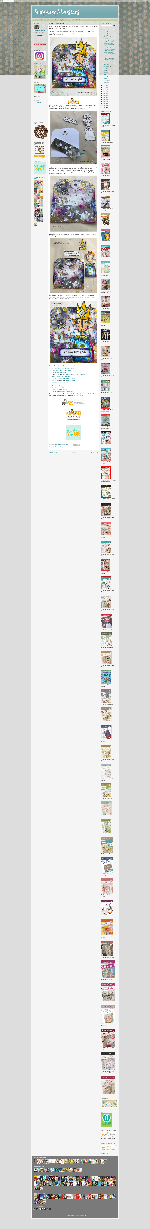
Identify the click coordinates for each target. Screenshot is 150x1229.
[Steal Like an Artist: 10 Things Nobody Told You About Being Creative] (39, 216)
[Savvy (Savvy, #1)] (63, 1172)
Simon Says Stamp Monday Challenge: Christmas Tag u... (109, 44)
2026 (104, 31)
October (106, 64)
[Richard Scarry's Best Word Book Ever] (75, 1163)
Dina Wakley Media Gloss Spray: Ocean (62, 387)
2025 (104, 33)
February (106, 80)
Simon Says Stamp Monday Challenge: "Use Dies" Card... (109, 49)
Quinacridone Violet (80, 374)
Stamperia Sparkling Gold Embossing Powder (64, 378)
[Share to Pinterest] (79, 445)
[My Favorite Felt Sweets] (36, 212)
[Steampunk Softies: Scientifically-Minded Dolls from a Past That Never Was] (42, 216)
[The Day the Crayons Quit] (51, 1162)
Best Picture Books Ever (41, 1157)
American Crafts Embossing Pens (61, 376)
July (105, 70)
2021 (104, 89)
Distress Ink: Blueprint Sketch (59, 386)
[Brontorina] (42, 1162)
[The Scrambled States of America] (81, 1162)
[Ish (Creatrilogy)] (54, 1162)
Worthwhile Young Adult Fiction (43, 1175)
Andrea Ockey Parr (40, 30)
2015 (104, 101)
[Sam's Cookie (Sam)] (78, 1162)
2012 (104, 107)
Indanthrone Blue (70, 374)
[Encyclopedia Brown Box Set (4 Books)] (39, 1171)
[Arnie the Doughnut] (36, 1161)
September (107, 66)
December (107, 37)
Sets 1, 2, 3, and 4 (71, 380)
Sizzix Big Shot (56, 384)
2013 (104, 105)
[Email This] (74, 445)
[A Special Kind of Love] (90, 1162)
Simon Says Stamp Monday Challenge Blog (84, 393)
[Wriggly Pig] (106, 1162)
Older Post (94, 452)
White (63, 391)
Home (35, 20)
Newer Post (53, 452)
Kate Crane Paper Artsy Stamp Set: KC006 (63, 368)
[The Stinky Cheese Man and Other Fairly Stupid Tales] (96, 1163)
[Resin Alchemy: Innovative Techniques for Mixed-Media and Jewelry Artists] (36, 217)
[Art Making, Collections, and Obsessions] (36, 188)
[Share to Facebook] (78, 445)
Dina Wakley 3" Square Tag (59, 372)
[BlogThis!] (75, 445)
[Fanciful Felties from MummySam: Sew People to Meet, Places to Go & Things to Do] (39, 203)
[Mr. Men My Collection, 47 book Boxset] (54, 1170)
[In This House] (39, 206)
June (105, 72)
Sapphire (68, 391)
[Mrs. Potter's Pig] (57, 1162)
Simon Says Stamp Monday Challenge (65, 31)
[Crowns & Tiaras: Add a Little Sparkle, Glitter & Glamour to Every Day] (42, 192)
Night (72, 391)
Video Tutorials (76, 20)
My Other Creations (65, 20)
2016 (104, 99)
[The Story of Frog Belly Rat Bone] (99, 1162)
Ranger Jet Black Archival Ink (59, 389)
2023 (104, 85)
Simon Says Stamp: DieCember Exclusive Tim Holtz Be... (110, 54)
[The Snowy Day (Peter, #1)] (87, 1161)
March (106, 78)
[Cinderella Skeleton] (45, 1163)
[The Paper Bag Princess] (66, 1162)
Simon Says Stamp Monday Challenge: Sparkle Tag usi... (109, 58)
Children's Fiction (39, 1166)
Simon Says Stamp (79, 366)
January (106, 82)
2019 (104, 93)
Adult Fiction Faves (39, 1193)
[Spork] (93, 1163)
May (105, 74)
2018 (104, 95)
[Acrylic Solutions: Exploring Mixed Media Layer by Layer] (36, 184)
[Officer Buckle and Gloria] (60, 1163)
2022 (104, 87)
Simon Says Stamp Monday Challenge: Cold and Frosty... (109, 40)
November (107, 62)
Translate (39, 102)
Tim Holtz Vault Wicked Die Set (60, 382)
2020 (104, 91)
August (106, 68)
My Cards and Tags (53, 20)
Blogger (84, 1215)
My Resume (42, 20)
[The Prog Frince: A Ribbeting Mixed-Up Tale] (72, 1163)
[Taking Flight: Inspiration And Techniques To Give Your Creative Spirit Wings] (39, 222)
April (105, 76)
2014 (104, 103)
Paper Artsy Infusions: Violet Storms (61, 370)
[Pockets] (69, 1163)
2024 (104, 35)
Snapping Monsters (56, 12)
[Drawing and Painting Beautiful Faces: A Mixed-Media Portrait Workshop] (39, 198)
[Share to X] (77, 445)
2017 (104, 97)
